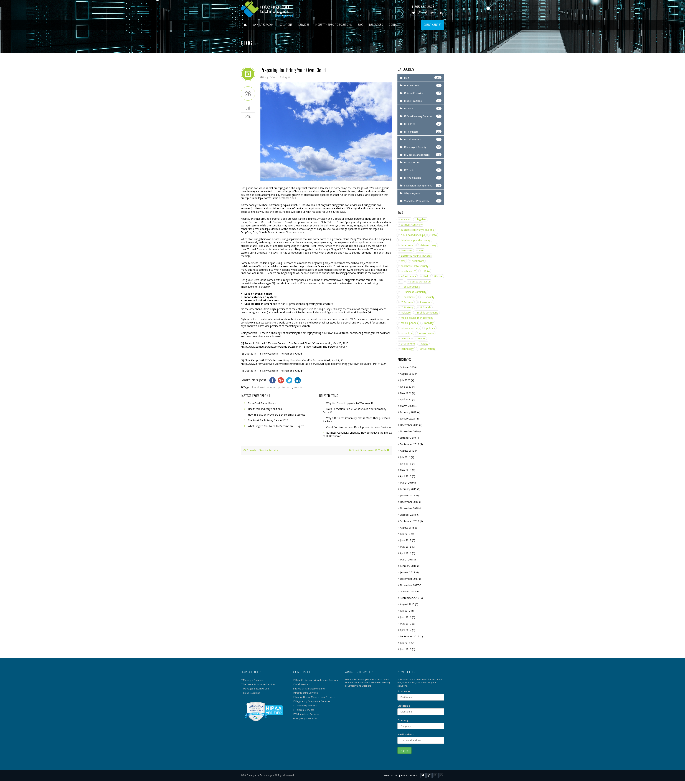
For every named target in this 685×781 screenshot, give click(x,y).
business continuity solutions (417, 229)
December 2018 (409, 502)
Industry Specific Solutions (333, 24)
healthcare (418, 260)
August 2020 (407, 373)
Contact (394, 24)
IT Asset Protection (414, 93)
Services (303, 24)
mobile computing (427, 312)
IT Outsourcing (412, 162)
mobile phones (409, 323)
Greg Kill (286, 77)
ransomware (426, 333)
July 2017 (405, 610)
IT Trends (409, 170)
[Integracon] (267, 10)
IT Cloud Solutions (250, 692)
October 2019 (408, 437)
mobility (428, 323)
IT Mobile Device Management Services (314, 697)
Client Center (432, 24)
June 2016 (405, 649)
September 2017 (409, 598)
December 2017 (409, 578)
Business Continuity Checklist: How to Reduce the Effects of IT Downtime (357, 434)
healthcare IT (408, 271)
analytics (406, 219)
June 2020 (405, 386)
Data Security (411, 85)
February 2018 (408, 566)
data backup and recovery (415, 240)
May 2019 (405, 470)
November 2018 (409, 508)
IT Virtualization (412, 177)
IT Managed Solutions (252, 680)
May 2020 (405, 393)
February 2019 (408, 489)
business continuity (412, 224)
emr (403, 260)
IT (402, 281)
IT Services (407, 302)
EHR (421, 250)
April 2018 (405, 553)
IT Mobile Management (416, 154)
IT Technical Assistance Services (258, 684)
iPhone (438, 276)
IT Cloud (273, 77)
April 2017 (405, 630)
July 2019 (405, 457)
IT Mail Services (412, 139)
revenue (405, 338)
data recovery (428, 245)
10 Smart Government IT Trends (368, 450)
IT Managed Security (415, 147)
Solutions (285, 24)
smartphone (408, 343)
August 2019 (407, 450)
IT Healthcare (411, 131)
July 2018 (405, 533)
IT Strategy (407, 307)
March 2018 (407, 559)
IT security (428, 297)
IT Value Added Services (306, 714)
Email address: (406, 734)
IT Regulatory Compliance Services (311, 701)
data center (407, 245)
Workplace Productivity (416, 201)
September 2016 (409, 636)
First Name (403, 691)
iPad (425, 276)
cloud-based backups (263, 387)
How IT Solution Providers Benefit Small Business (276, 414)
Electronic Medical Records (416, 255)
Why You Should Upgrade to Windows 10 (350, 403)
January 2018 (407, 572)
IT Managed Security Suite (255, 688)
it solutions (426, 302)
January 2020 (407, 418)
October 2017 (408, 591)
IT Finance (409, 123)
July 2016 (405, 642)
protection (284, 387)
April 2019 (405, 476)
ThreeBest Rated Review (262, 403)
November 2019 (409, 431)
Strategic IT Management (418, 185)
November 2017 (409, 585)
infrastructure (408, 276)
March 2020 (407, 406)
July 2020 (405, 380)
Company (403, 720)
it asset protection (420, 281)
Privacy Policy (409, 775)
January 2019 (407, 495)
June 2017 (405, 617)
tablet (424, 343)
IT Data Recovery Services (418, 116)
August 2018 (407, 527)
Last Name (403, 705)
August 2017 (407, 604)
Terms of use (390, 775)
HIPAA (426, 271)
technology (407, 348)
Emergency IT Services (305, 718)
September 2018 (409, 521)
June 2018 (405, 540)
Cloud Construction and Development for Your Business (358, 427)
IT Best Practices (413, 100)
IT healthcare (408, 297)
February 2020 (408, 412)
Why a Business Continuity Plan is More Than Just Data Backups (356, 419)
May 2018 (405, 546)
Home (245, 25)
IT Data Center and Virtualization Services (315, 680)
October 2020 (408, 367)
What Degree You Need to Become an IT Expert (276, 426)
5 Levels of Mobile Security (262, 450)
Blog (360, 24)
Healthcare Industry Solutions (265, 409)
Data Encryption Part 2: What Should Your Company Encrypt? (354, 410)
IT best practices (410, 286)
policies (430, 328)
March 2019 (407, 482)
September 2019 (409, 444)
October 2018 (408, 514)
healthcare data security (414, 266)
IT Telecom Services (303, 709)
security (298, 387)
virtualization (427, 348)
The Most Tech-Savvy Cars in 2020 (268, 420)
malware (406, 312)
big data (422, 219)
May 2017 (405, 623)
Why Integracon (263, 24)
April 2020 (405, 399)
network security (410, 328)
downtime (406, 250)
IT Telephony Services (305, 705)
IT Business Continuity (413, 292)
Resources (376, 24)
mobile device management (417, 317)
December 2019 (409, 425)
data (434, 235)
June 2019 (405, 463)
